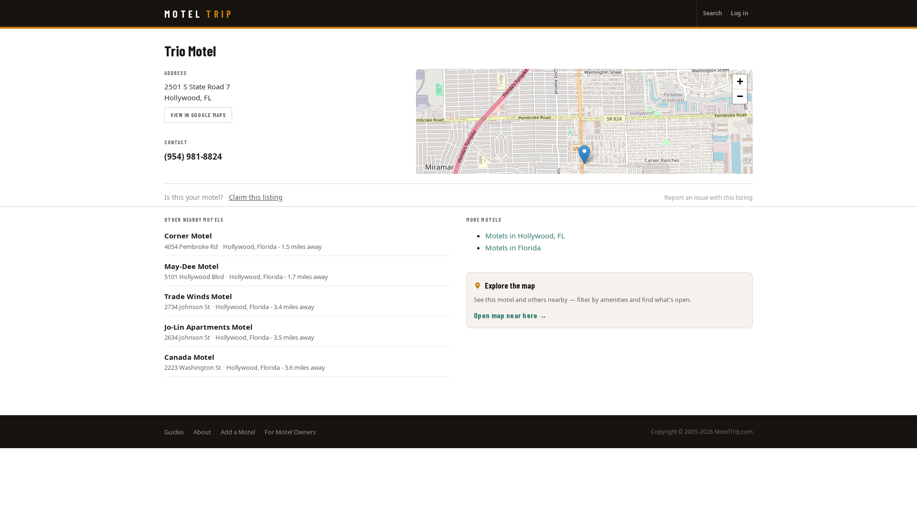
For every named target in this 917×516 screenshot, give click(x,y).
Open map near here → (510, 315)
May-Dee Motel (191, 266)
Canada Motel (189, 357)
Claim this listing (256, 197)
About (202, 432)
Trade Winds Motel (198, 296)
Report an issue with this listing (708, 197)
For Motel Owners (290, 432)
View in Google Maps (198, 114)
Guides (174, 432)
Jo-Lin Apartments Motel (208, 327)
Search (712, 13)
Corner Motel (188, 235)
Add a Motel (238, 432)
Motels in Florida (513, 247)
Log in (739, 13)
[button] (584, 154)
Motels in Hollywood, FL (525, 235)
